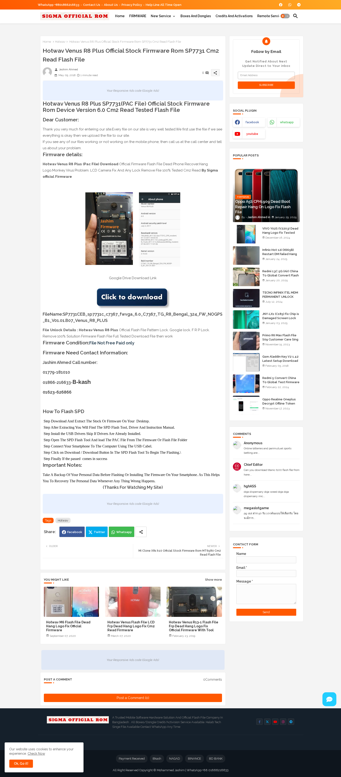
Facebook (74, 532)
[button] (285, 16)
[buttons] (281, 4)
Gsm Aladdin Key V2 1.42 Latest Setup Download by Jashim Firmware (280, 361)
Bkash (157, 758)
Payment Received (132, 758)
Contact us (91, 4)
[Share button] (141, 532)
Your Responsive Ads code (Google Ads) (133, 90)
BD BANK (215, 758)
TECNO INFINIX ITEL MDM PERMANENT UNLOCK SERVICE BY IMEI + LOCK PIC (280, 299)
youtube (252, 134)
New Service (161, 16)
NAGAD (174, 758)
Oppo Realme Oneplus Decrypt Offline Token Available (279, 403)
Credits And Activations (234, 16)
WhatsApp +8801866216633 (58, 4)
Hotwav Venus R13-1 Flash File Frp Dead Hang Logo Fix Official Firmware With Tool (193, 626)
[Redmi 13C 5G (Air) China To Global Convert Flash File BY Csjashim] (246, 277)
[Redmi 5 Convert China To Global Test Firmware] (246, 383)
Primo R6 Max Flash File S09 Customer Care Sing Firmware (280, 339)
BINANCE (194, 758)
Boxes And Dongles (195, 16)
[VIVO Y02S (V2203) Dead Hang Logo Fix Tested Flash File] (246, 234)
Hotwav (60, 41)
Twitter (99, 532)
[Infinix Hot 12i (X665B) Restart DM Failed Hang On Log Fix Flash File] (246, 255)
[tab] (120, 16)
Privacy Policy (132, 4)
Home (120, 16)
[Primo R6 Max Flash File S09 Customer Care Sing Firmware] (246, 341)
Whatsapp (124, 532)
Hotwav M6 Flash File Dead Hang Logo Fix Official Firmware (68, 626)
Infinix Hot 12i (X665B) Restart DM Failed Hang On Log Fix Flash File (279, 254)
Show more (213, 579)
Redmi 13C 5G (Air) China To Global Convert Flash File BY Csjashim (280, 275)
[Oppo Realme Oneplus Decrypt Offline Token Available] (246, 405)
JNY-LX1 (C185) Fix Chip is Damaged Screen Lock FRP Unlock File (280, 318)
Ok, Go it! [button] (21, 763)
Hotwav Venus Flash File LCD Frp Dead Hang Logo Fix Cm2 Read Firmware (131, 626)
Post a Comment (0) (133, 698)
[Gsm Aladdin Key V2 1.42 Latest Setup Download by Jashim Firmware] (246, 362)
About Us (111, 4)
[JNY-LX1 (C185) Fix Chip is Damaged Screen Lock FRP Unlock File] (246, 319)
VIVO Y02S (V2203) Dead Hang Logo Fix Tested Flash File (280, 233)
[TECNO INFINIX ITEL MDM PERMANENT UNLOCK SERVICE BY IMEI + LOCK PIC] (246, 298)
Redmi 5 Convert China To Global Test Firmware (280, 380)
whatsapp (287, 122)
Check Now (36, 753)
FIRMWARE (137, 16)
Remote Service (270, 16)
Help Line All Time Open (163, 4)
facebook (252, 122)
